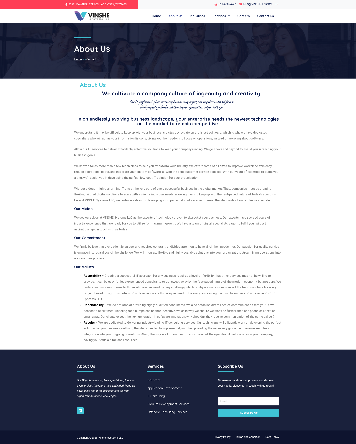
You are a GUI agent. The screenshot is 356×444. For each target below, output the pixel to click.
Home (156, 16)
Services (219, 16)
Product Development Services (168, 404)
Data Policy (272, 437)
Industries (197, 16)
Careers (243, 16)
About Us (175, 16)
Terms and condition (248, 437)
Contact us (265, 16)
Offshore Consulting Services (167, 412)
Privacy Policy (222, 437)
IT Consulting (156, 396)
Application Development (164, 388)
